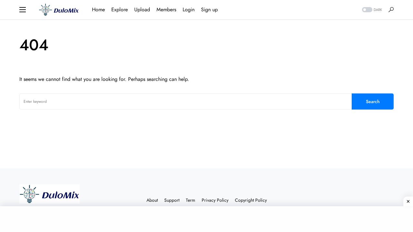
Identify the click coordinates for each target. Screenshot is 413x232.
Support (171, 200)
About (152, 200)
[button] (22, 9)
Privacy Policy (215, 200)
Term (190, 200)
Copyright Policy (251, 200)
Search (373, 101)
